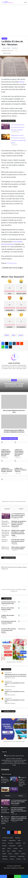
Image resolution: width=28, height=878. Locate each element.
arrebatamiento (12, 840)
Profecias (23, 853)
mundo (19, 851)
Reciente (7, 508)
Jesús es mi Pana (6, 48)
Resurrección (13, 856)
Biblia (7, 335)
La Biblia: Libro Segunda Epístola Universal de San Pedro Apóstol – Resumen (6, 452)
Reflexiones (4, 856)
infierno (9, 848)
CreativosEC (21, 868)
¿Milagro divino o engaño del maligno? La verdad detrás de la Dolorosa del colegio (19, 818)
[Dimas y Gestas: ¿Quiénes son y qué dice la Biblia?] (6, 549)
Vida (24, 859)
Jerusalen (15, 848)
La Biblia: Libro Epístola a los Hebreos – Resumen (20, 470)
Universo (12, 859)
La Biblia (4, 38)
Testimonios (4, 859)
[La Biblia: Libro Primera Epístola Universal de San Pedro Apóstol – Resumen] (21, 444)
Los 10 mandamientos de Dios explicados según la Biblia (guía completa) (17, 127)
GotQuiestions (12, 263)
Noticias (10, 853)
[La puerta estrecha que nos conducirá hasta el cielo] (22, 603)
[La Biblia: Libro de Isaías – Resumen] (22, 617)
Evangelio (4, 845)
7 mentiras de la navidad (7, 837)
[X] (6, 343)
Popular (21, 508)
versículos (18, 859)
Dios (14, 335)
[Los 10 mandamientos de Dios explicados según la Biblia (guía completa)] (5, 126)
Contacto (5, 769)
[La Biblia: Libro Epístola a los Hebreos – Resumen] (21, 463)
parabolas (16, 853)
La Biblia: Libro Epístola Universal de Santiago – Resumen (6, 470)
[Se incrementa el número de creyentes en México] (22, 623)
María (8, 851)
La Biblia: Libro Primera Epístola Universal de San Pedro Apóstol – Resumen (19, 452)
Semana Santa (21, 856)
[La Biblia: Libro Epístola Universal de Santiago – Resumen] (7, 463)
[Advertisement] (14, 21)
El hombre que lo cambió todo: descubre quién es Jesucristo (17, 541)
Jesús (21, 335)
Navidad (4, 853)
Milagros (14, 851)
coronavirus (10, 843)
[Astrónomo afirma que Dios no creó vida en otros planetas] (22, 631)
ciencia (3, 843)
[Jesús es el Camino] (7, 2)
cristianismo (18, 843)
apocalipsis (17, 837)
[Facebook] (3, 343)
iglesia (3, 848)
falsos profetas (12, 845)
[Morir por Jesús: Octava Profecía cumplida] (22, 610)
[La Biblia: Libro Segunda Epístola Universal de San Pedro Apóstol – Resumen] (7, 444)
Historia (19, 845)
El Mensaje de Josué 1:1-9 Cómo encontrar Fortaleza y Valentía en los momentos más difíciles (14, 385)
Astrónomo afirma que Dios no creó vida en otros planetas (8, 630)
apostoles (4, 840)
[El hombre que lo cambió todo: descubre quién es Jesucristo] (6, 542)
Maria (3, 851)
